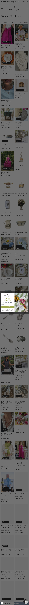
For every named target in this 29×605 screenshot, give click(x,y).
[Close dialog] (27, 293)
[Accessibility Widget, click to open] (2, 603)
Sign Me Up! (8, 306)
